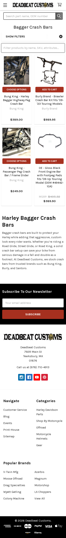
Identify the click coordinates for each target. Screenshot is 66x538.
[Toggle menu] (5, 5)
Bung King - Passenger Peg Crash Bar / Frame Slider (16, 171)
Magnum (40, 478)
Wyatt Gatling (12, 492)
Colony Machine (13, 498)
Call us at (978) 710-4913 (33, 367)
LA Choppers (42, 492)
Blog (6, 416)
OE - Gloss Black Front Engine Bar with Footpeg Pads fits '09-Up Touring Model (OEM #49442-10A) (50, 177)
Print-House (11, 429)
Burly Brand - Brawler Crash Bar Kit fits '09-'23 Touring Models (49, 100)
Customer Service (15, 410)
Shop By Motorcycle (49, 421)
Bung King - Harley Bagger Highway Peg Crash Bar (16, 100)
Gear (39, 445)
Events (7, 423)
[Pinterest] (44, 377)
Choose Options (16, 89)
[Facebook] (29, 377)
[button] (61, 36)
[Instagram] (21, 377)
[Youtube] (37, 377)
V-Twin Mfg (10, 472)
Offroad (41, 427)
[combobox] (33, 16)
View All (39, 498)
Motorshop (41, 485)
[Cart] (60, 5)
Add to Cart (49, 89)
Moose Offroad (13, 478)
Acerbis (39, 472)
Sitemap (8, 436)
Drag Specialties (14, 485)
